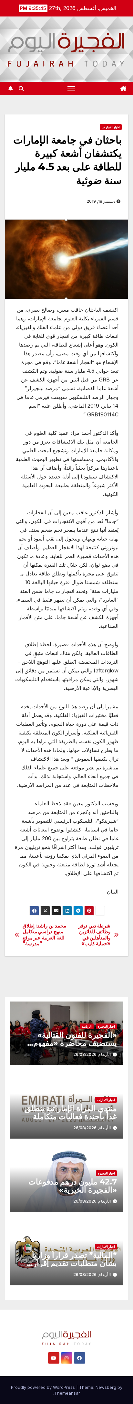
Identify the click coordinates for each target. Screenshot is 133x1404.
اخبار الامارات (111, 127)
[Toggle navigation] (71, 88)
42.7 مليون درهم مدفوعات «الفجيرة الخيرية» (72, 1186)
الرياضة (87, 1026)
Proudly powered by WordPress (43, 1387)
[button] (21, 88)
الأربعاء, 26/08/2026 (92, 1054)
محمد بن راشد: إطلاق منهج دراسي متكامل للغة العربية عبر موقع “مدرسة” (44, 935)
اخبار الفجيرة (106, 1026)
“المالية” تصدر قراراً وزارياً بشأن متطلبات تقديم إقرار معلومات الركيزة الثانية (74, 1263)
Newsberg (106, 1387)
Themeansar (67, 1393)
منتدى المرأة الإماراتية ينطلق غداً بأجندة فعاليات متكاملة (71, 1112)
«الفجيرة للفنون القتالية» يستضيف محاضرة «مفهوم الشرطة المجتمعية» (75, 1043)
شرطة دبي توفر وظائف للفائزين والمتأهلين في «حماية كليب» (94, 935)
